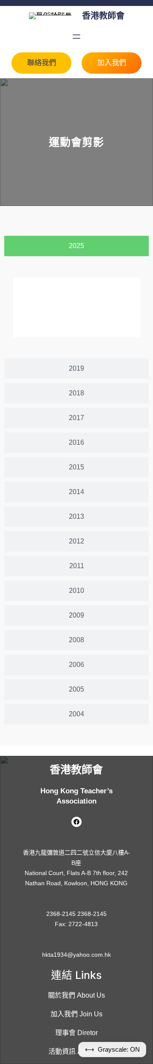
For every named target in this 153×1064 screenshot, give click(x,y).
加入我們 (111, 63)
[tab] (76, 246)
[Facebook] (76, 822)
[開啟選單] (76, 36)
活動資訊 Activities (76, 1051)
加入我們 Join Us (76, 1014)
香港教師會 (103, 16)
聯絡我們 (41, 63)
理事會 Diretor (76, 1032)
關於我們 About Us (76, 995)
